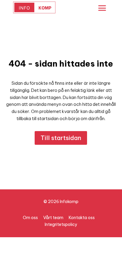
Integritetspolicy (61, 224)
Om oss (30, 217)
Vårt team (53, 217)
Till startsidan (61, 137)
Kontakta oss (82, 217)
